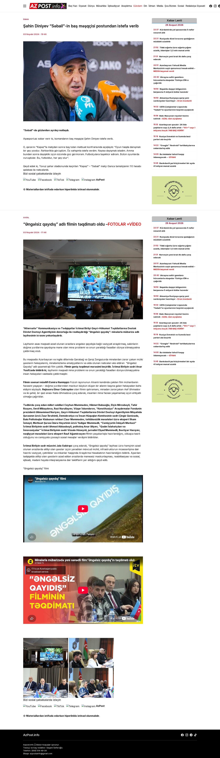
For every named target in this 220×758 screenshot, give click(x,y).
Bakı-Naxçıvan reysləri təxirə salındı (171, 117)
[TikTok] (195, 735)
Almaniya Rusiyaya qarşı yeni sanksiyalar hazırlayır (172, 99)
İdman (26, 19)
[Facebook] (210, 6)
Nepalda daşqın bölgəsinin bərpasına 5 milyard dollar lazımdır (170, 90)
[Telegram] (191, 735)
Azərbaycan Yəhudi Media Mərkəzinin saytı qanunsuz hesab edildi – (174, 68)
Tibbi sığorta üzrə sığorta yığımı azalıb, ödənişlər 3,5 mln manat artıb (172, 49)
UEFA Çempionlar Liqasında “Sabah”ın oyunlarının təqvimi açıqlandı (173, 108)
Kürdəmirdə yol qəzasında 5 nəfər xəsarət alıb (173, 31)
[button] (24, 6)
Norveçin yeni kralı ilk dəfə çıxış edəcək (172, 58)
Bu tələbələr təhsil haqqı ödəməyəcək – (168, 155)
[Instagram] (215, 6)
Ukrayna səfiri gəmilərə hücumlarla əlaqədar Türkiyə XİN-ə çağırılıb (171, 80)
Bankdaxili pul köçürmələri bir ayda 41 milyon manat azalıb (174, 164)
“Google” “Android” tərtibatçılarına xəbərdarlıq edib (174, 147)
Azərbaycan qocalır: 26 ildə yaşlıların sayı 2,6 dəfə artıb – (174, 127)
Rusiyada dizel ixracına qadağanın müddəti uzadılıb (173, 40)
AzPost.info (31, 735)
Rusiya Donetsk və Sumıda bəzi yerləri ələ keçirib (172, 138)
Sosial (26, 217)
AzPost (100, 179)
